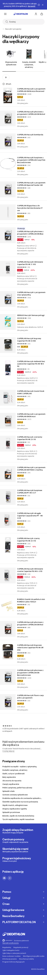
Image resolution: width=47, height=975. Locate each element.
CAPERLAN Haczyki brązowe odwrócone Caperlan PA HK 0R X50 (30, 647)
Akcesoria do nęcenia (11, 781)
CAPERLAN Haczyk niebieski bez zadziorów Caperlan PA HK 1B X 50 (31, 363)
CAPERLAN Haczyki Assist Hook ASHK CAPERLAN (31, 392)
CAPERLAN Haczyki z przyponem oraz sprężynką (31, 293)
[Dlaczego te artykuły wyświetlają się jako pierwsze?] (3, 84)
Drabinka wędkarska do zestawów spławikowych (23, 798)
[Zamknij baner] (43, 5)
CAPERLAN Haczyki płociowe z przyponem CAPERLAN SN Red (30, 623)
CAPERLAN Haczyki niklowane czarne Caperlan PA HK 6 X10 (30, 570)
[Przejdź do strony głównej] (20, 14)
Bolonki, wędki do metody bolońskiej (18, 816)
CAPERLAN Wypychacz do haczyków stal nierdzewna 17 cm (30, 208)
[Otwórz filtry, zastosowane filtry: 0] (5, 77)
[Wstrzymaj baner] (39, 5)
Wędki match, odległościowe (15, 805)
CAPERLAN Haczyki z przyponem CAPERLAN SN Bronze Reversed (31, 90)
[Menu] (5, 14)
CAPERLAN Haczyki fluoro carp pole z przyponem (30, 696)
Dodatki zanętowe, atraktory (14, 770)
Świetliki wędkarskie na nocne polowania (20, 802)
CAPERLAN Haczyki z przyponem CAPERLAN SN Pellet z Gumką (31, 468)
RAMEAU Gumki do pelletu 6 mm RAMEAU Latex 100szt (31, 600)
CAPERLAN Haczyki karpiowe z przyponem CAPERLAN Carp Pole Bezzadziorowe (31, 159)
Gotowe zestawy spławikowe (15, 795)
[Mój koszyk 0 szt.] (42, 14)
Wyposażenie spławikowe (11, 63)
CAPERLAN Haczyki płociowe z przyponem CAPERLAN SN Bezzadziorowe (30, 672)
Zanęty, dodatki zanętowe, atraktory (29, 64)
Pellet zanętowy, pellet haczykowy (17, 788)
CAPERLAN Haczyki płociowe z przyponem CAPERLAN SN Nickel (31, 113)
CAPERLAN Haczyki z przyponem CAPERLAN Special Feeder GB (31, 184)
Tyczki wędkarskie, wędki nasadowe (18, 819)
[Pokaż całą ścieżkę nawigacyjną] (3, 29)
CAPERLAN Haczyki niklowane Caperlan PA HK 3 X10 (30, 263)
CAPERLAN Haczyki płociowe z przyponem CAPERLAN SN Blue (30, 232)
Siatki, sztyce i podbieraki (13, 774)
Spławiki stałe (8, 791)
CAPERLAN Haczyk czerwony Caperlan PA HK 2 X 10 (30, 438)
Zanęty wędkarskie (10, 784)
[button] (36, 246)
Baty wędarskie (9, 777)
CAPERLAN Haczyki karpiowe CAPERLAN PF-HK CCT (30, 491)
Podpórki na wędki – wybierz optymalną (19, 766)
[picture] (8, 95)
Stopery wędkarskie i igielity (14, 809)
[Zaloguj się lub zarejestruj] (36, 14)
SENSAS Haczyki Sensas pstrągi (30, 315)
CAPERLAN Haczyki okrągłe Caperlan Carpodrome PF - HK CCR (30, 515)
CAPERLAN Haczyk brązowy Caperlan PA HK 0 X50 (29, 339)
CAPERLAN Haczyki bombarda (30, 135)
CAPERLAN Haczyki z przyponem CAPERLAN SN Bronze (31, 415)
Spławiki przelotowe (11, 812)
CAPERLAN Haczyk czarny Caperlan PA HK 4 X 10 (28, 539)
